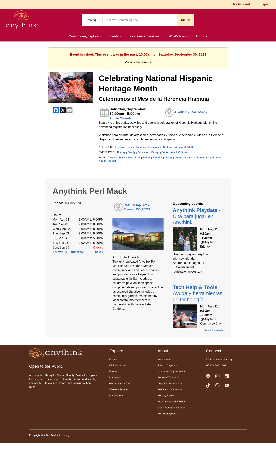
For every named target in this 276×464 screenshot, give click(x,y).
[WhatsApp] (217, 386)
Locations (115, 377)
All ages (180, 147)
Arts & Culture (178, 152)
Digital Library (117, 365)
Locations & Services (143, 36)
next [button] (98, 252)
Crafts (164, 152)
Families (141, 147)
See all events (213, 330)
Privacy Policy (166, 395)
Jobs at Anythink (167, 365)
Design (155, 152)
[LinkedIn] (227, 377)
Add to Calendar (121, 118)
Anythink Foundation (170, 383)
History (121, 152)
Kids (137, 157)
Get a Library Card (120, 383)
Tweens (120, 147)
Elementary (154, 147)
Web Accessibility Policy (172, 401)
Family (131, 152)
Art (207, 157)
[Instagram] (217, 377)
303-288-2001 (217, 365)
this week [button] (77, 252)
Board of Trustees (168, 377)
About (199, 36)
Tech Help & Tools (197, 293)
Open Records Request (172, 407)
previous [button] (60, 252)
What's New (177, 36)
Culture (179, 157)
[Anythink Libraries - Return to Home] (22, 20)
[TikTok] (208, 386)
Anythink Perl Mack (190, 112)
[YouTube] (227, 386)
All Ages (216, 157)
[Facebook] (208, 377)
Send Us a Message (221, 359)
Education (143, 152)
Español (266, 4)
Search (186, 19)
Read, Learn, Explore (84, 36)
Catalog (113, 359)
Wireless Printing (119, 389)
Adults (190, 147)
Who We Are (165, 359)
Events (113, 36)
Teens (130, 147)
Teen (130, 157)
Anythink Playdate (197, 216)
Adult (111, 161)
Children (168, 147)
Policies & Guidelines (170, 389)
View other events (138, 62)
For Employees (167, 413)
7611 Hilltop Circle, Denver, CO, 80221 (137, 207)
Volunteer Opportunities (172, 371)
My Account (241, 4)
